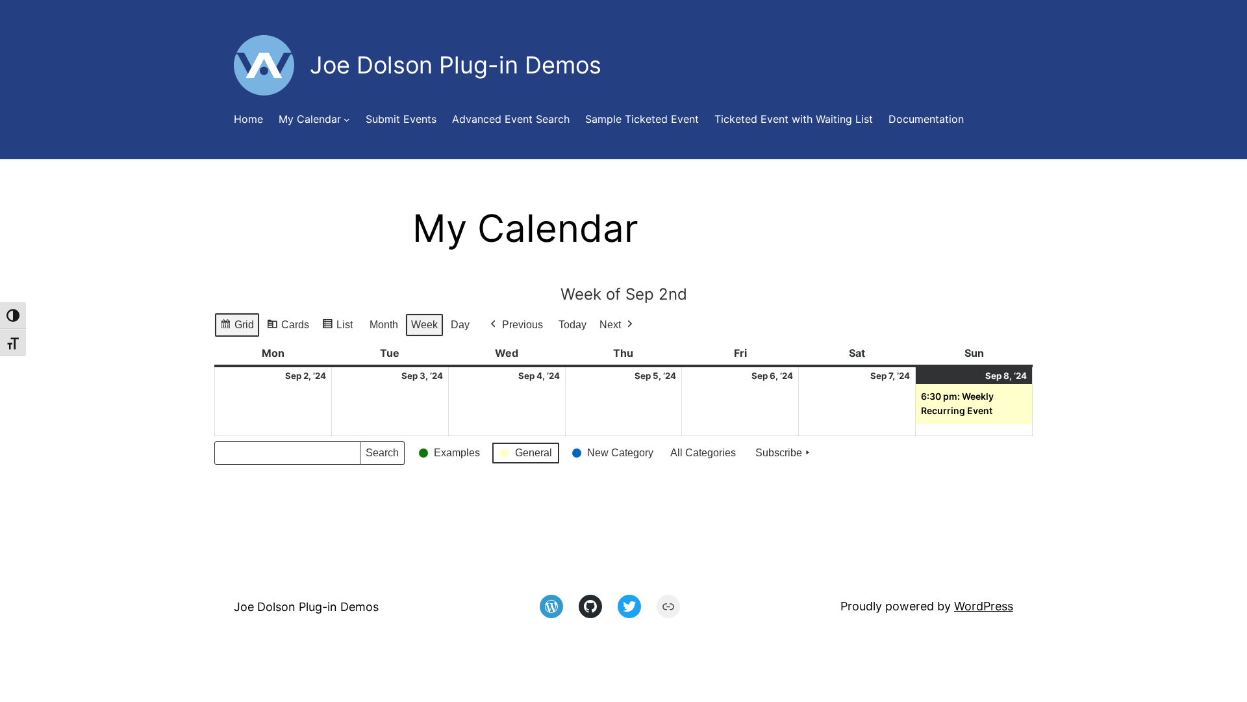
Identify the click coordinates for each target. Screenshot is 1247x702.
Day (460, 324)
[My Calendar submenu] (347, 119)
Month (384, 324)
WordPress (983, 606)
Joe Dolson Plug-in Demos (306, 607)
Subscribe (778, 452)
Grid (237, 328)
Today (572, 324)
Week (424, 324)
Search (382, 456)
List (337, 328)
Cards (287, 328)
